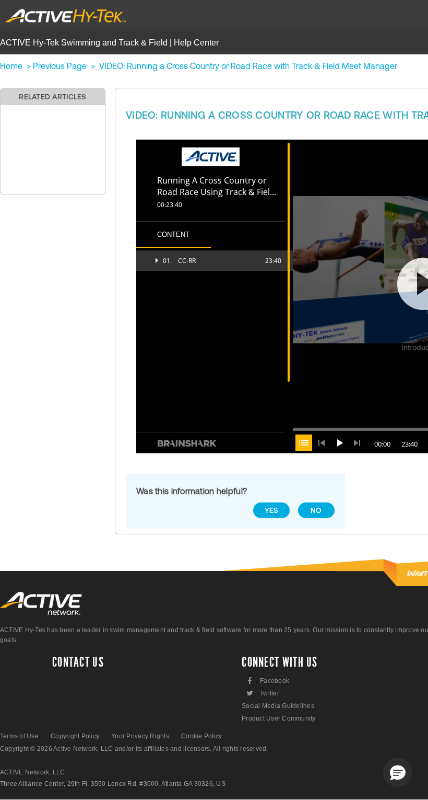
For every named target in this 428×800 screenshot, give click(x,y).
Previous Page (60, 66)
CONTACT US (78, 662)
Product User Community (278, 718)
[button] (397, 772)
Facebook (268, 680)
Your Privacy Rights (140, 736)
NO (316, 510)
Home (11, 66)
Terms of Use (19, 736)
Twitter (262, 693)
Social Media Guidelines (278, 706)
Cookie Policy (201, 736)
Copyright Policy (75, 736)
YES (272, 510)
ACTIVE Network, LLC (32, 772)
